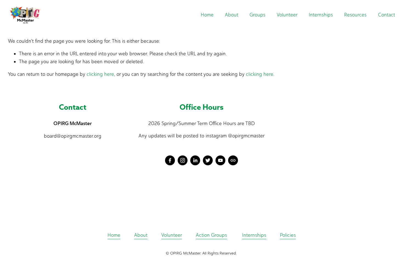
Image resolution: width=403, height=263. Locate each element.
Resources (355, 15)
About (140, 235)
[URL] (233, 160)
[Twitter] (208, 160)
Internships (321, 15)
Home (207, 15)
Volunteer (171, 235)
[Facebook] (170, 160)
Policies (288, 235)
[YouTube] (220, 160)
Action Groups (211, 235)
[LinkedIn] (195, 160)
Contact (386, 15)
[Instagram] (183, 160)
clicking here (100, 74)
